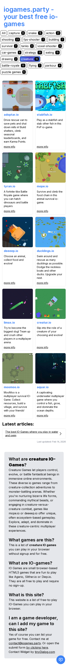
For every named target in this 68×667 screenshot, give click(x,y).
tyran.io (9, 186)
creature (29, 59)
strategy (33, 52)
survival (9, 46)
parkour (52, 65)
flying (34, 65)
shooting (10, 39)
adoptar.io (11, 114)
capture (16, 33)
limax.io (9, 322)
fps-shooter (34, 39)
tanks (27, 46)
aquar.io (43, 387)
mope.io (42, 186)
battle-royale (13, 65)
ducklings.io (45, 251)
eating (52, 52)
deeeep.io (11, 251)
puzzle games (13, 72)
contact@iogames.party (25, 643)
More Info (9, 146)
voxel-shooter (49, 46)
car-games (11, 52)
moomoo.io (12, 387)
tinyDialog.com (45, 652)
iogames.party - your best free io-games (31, 16)
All (3, 33)
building (56, 39)
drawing (9, 59)
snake (34, 33)
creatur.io (44, 322)
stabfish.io (44, 114)
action (52, 33)
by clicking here (37, 647)
